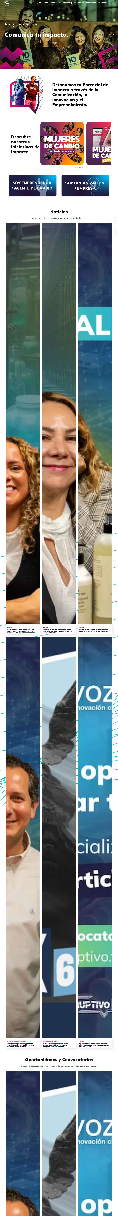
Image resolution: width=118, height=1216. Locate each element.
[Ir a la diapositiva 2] (77, 167)
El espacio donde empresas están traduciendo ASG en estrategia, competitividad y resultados (55, 1045)
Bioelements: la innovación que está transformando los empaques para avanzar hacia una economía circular (21, 631)
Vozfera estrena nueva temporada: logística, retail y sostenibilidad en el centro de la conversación (20, 1045)
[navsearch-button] (111, 2)
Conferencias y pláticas (50, 1041)
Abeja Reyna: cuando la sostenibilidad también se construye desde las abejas (93, 630)
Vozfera (9, 627)
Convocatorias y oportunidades (16, 1041)
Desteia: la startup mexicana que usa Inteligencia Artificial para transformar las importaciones (58, 631)
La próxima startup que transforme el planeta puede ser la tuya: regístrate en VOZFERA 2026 (94, 1045)
